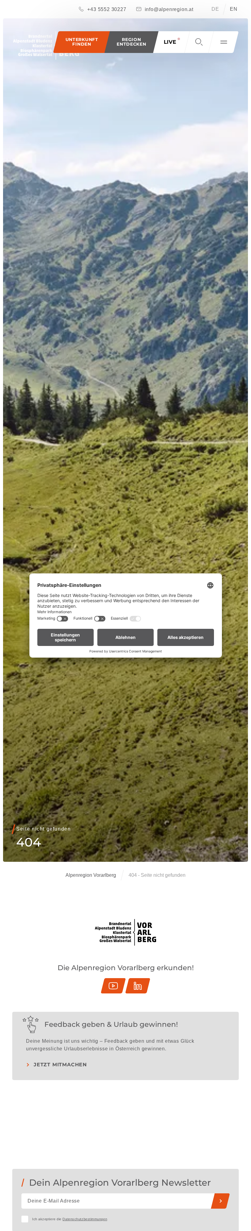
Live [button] (170, 42)
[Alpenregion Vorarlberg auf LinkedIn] (137, 985)
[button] (131, 42)
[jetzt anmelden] (220, 1201)
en (234, 9)
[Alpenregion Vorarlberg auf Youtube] (113, 985)
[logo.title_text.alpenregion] (46, 45)
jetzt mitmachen (60, 1065)
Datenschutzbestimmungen (84, 1219)
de (215, 9)
